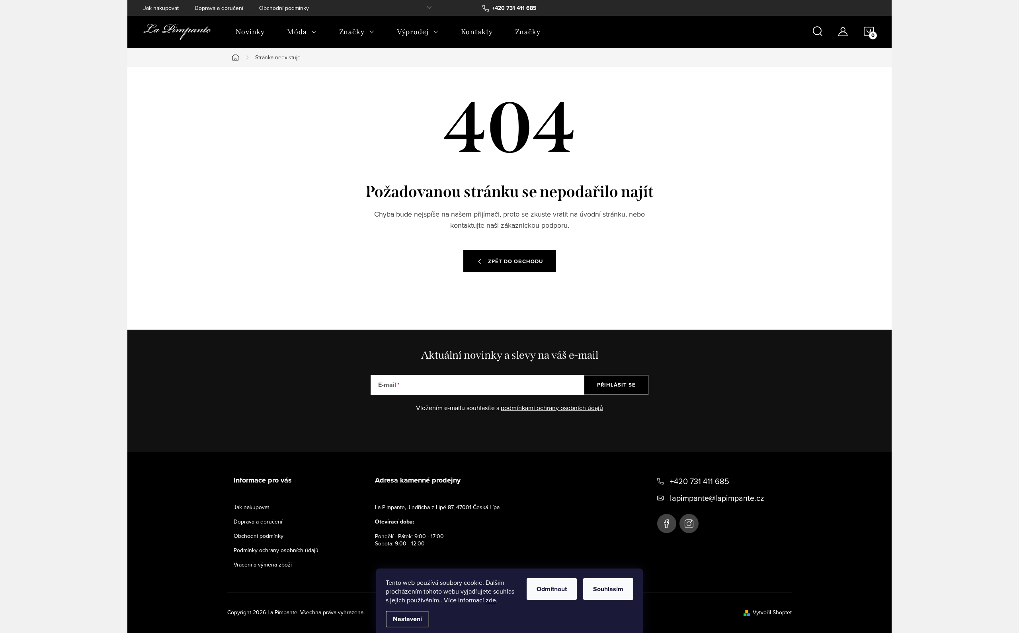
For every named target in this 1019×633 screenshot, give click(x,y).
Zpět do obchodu (515, 261)
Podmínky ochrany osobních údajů (276, 550)
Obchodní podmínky (284, 8)
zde (491, 600)
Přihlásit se (616, 385)
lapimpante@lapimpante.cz (717, 498)
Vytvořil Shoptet (772, 612)
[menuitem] (250, 32)
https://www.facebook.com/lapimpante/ (666, 523)
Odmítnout (552, 589)
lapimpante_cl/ (689, 523)
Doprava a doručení (219, 8)
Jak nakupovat (161, 8)
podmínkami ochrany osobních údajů (552, 407)
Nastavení (407, 618)
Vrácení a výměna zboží (263, 565)
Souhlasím (608, 589)
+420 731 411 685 (699, 481)
